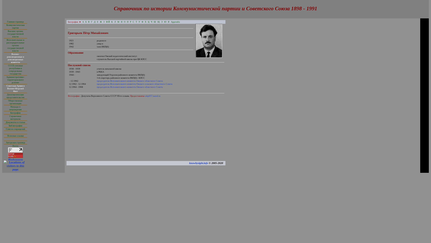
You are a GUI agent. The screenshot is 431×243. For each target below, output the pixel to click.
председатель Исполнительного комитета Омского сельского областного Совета (134, 84)
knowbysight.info (198, 163)
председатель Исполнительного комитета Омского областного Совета (130, 81)
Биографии (15, 113)
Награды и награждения (15, 108)
